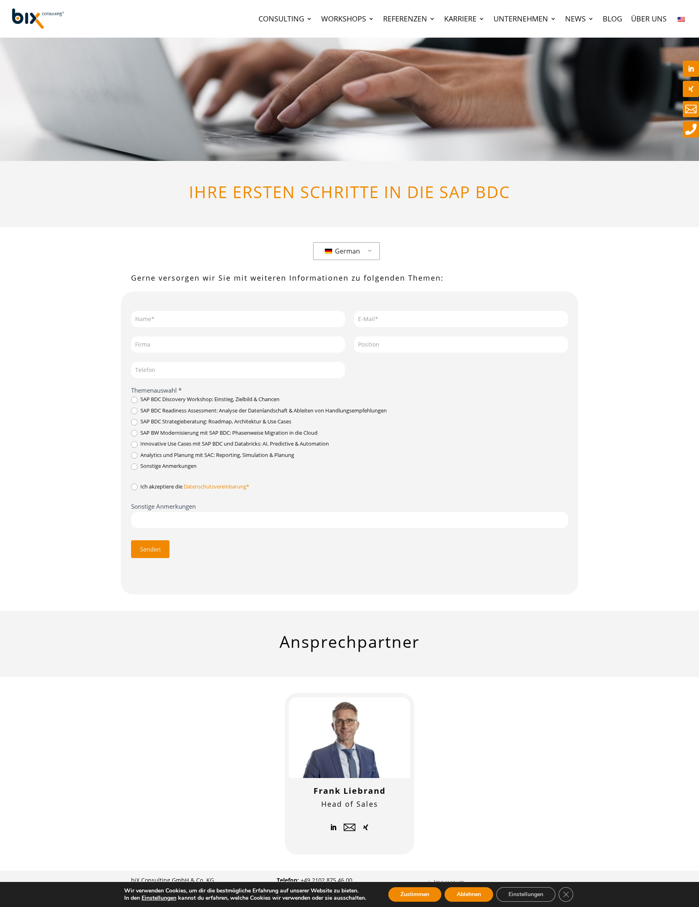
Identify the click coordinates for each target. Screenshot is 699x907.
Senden (150, 549)
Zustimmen (414, 894)
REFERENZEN (405, 18)
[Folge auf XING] (365, 827)
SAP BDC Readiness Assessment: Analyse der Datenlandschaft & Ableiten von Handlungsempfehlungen (263, 410)
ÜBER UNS (649, 18)
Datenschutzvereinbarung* (216, 486)
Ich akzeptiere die (194, 486)
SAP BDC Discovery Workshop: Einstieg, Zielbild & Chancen (209, 399)
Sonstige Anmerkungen (168, 466)
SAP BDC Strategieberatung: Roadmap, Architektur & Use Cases (215, 421)
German (346, 251)
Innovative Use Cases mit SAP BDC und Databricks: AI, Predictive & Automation (234, 443)
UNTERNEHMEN (521, 18)
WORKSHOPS (343, 18)
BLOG (612, 18)
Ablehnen (469, 894)
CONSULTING (281, 18)
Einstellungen (159, 898)
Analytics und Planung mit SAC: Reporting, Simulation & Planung (216, 455)
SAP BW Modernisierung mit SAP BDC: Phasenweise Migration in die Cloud (228, 432)
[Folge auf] (349, 827)
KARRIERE (460, 18)
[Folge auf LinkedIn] (333, 827)
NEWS (575, 18)
